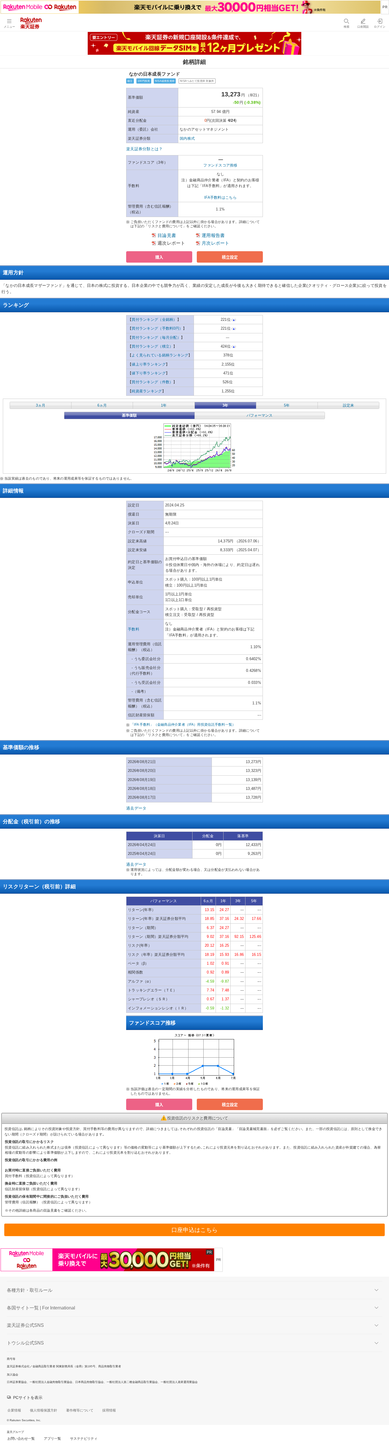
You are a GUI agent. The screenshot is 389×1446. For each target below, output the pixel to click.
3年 (225, 405)
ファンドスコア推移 (220, 165)
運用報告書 (213, 235)
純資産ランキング (147, 391)
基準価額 (129, 415)
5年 (287, 405)
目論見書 (166, 235)
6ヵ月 (102, 405)
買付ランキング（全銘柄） (154, 319)
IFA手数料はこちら (220, 197)
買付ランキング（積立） (152, 346)
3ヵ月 (40, 405)
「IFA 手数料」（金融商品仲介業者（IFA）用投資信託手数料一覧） (183, 725)
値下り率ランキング (149, 373)
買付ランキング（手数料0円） (157, 328)
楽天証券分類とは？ (144, 149)
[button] (159, 257)
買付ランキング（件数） (152, 382)
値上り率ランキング (149, 364)
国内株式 (187, 138)
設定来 (348, 405)
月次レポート (216, 243)
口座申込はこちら (194, 1230)
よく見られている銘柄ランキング (160, 355)
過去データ (136, 808)
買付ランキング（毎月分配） (156, 337)
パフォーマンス (260, 415)
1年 (164, 405)
